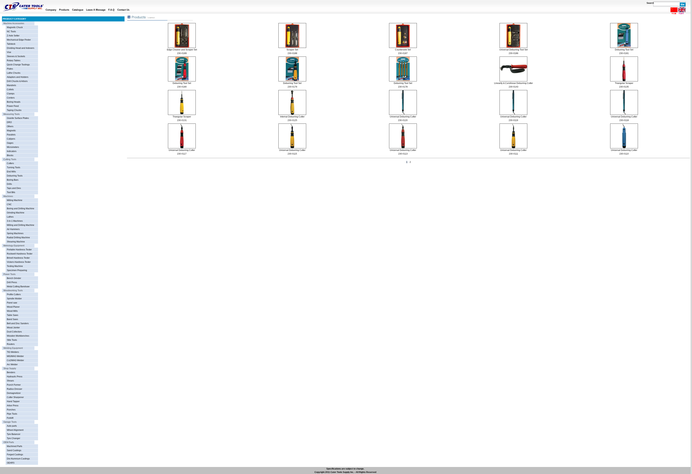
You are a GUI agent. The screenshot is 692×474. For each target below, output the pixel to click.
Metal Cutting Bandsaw (18, 286)
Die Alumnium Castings (18, 458)
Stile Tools (12, 340)
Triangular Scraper (624, 83)
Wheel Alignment (15, 430)
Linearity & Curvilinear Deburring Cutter (513, 83)
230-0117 (182, 154)
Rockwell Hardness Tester (19, 253)
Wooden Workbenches (18, 336)
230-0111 (513, 154)
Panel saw (12, 302)
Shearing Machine (16, 241)
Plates (10, 69)
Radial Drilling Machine (18, 237)
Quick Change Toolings (18, 64)
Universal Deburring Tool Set (513, 49)
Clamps (10, 93)
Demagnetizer (14, 393)
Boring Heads (13, 102)
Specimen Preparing (17, 270)
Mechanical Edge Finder (19, 40)
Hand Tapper (13, 401)
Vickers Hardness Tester (19, 262)
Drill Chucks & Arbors (17, 81)
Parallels (11, 134)
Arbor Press (12, 405)
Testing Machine (15, 266)
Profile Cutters (14, 294)
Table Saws (12, 315)
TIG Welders (13, 352)
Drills (9, 184)
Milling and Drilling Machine (20, 225)
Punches (11, 409)
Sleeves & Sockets (16, 56)
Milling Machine (14, 200)
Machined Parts (14, 446)
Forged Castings (15, 454)
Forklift (10, 418)
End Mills (11, 171)
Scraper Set (292, 49)
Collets (10, 89)
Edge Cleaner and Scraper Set (182, 49)
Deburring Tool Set (624, 49)
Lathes (10, 217)
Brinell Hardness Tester (18, 258)
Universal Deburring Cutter (403, 116)
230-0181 (624, 53)
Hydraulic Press (14, 376)
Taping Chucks (14, 110)
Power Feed (13, 106)
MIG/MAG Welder (15, 356)
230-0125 (292, 120)
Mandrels (11, 85)
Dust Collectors (14, 331)
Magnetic (11, 130)
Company (51, 9)
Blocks (10, 155)
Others (10, 126)
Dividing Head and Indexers (20, 48)
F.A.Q (111, 9)
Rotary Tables (13, 60)
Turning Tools (13, 167)
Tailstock (11, 44)
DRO (9, 122)
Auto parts (12, 426)
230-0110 (624, 154)
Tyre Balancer (13, 434)
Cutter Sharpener (15, 397)
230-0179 (292, 87)
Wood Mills (12, 311)
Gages (10, 143)
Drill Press (12, 282)
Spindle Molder (14, 298)
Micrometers (13, 147)
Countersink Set (403, 49)
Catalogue (77, 9)
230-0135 (624, 87)
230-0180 (182, 87)
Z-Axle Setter (13, 35)
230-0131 (182, 120)
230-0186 (513, 53)
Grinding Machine (15, 212)
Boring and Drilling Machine (20, 208)
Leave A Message (95, 9)
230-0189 (182, 53)
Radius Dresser (14, 389)
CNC (9, 204)
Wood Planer (13, 307)
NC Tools (11, 31)
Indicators (11, 151)
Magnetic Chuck (15, 27)
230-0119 (513, 120)
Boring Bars (12, 180)
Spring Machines (15, 233)
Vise (9, 52)
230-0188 (292, 53)
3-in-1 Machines (15, 221)
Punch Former (14, 385)
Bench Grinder (14, 278)
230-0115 (292, 154)
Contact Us (123, 9)
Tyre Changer (13, 438)
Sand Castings (14, 450)
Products (64, 9)
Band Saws (12, 319)
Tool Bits (11, 192)
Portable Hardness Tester (19, 249)
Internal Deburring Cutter (292, 116)
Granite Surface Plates (18, 118)
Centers (11, 98)
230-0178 (403, 87)
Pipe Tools (12, 414)
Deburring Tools (15, 176)
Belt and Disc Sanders (18, 323)
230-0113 (403, 154)
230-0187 (403, 53)
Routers (11, 344)
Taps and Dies (14, 188)
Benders (11, 372)
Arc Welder (12, 364)
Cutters (10, 163)
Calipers (11, 139)
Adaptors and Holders (17, 77)
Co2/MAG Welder (15, 360)
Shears (10, 380)
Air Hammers (13, 229)
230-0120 (403, 120)
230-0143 (513, 87)
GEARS (10, 463)
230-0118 (624, 120)
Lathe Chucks (13, 73)
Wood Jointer (13, 327)
